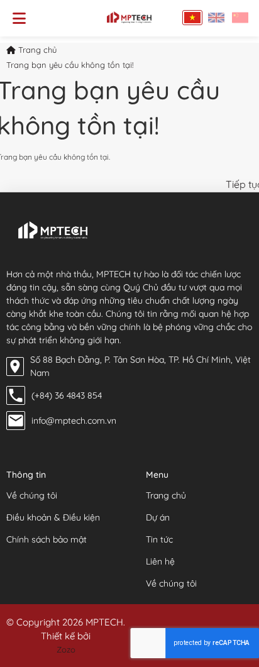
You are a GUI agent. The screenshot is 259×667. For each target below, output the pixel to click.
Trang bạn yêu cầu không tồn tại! (69, 65)
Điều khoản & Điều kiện (53, 517)
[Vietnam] (192, 17)
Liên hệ (160, 561)
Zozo (66, 649)
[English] (216, 18)
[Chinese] (240, 18)
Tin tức (159, 539)
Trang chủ (36, 50)
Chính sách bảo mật (46, 539)
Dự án (158, 517)
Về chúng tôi (31, 495)
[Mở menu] (19, 18)
